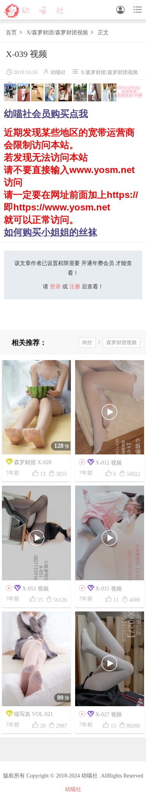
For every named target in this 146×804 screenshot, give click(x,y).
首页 (11, 32)
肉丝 (87, 342)
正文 (103, 32)
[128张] (36, 407)
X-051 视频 (27, 588)
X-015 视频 (100, 588)
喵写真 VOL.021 (33, 714)
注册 (74, 287)
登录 (55, 287)
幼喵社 (58, 72)
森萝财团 (43, 32)
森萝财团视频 (71, 32)
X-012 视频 (100, 462)
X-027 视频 (100, 714)
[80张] (36, 658)
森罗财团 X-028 (32, 462)
